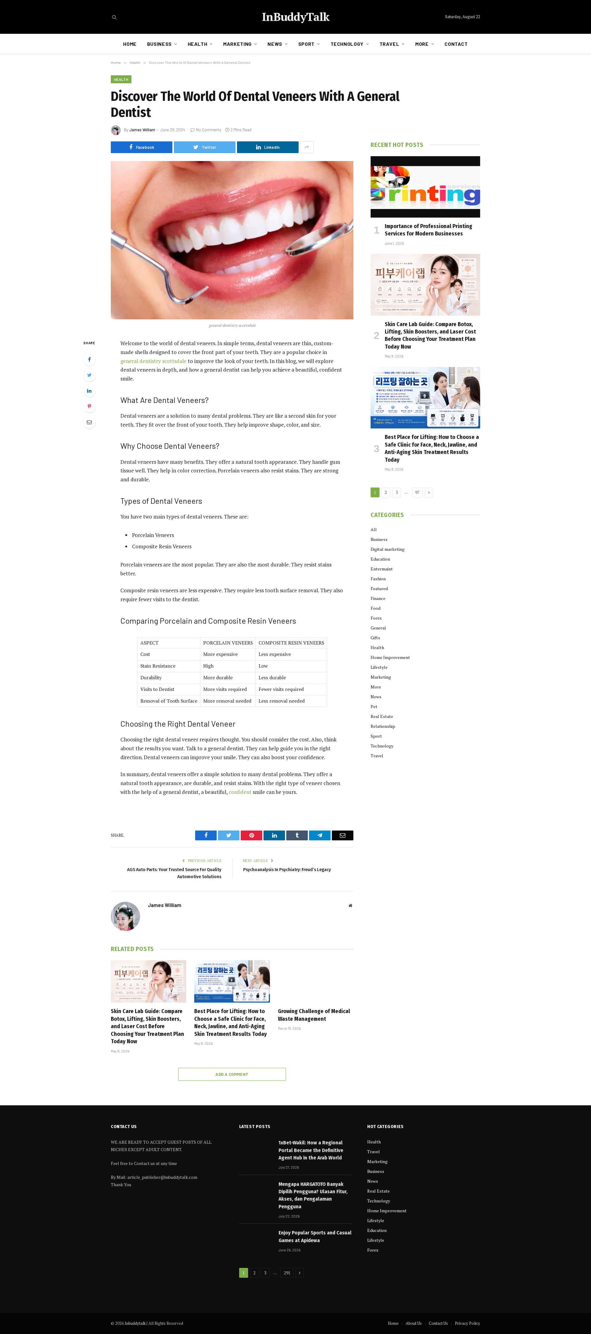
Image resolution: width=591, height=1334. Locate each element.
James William (142, 129)
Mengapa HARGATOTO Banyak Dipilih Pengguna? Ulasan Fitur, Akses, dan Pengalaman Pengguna (313, 1195)
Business (159, 44)
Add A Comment (231, 1074)
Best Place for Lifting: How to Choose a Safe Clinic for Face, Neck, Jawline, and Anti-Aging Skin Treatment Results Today (230, 1022)
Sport (306, 44)
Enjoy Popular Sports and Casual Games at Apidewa (315, 1236)
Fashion (378, 579)
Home (130, 44)
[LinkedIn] (89, 391)
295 (287, 1273)
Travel (390, 44)
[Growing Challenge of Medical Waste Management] (315, 981)
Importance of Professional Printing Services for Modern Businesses (428, 230)
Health (197, 44)
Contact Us (438, 1323)
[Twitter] (89, 375)
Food (375, 608)
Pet (374, 706)
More (422, 44)
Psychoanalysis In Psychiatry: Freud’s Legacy (287, 869)
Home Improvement (390, 657)
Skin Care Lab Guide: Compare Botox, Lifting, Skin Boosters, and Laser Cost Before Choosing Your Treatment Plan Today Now (147, 1026)
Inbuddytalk (135, 1323)
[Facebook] (89, 359)
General (378, 628)
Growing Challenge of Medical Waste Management (314, 1015)
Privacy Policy (467, 1323)
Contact (456, 44)
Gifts (375, 638)
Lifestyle (379, 667)
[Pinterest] (89, 406)
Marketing (237, 44)
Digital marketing (387, 549)
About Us (414, 1323)
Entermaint (382, 569)
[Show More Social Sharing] (307, 147)
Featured (379, 588)
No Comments (208, 129)
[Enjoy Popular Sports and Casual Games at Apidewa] (256, 1240)
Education (380, 559)
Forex (376, 618)
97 (417, 492)
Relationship (383, 726)
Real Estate (382, 716)
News (274, 44)
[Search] (114, 17)
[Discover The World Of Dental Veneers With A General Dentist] (232, 240)
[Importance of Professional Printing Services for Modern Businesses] (425, 187)
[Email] (89, 422)
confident (240, 791)
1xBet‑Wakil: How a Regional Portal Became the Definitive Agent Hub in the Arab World (311, 1150)
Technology (347, 44)
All (374, 529)
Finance (378, 598)
